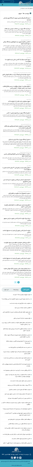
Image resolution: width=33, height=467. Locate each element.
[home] (16, 450)
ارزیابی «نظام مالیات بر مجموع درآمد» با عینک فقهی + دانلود (16, 443)
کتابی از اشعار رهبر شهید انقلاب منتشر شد (21, 438)
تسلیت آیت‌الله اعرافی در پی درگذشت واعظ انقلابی (19, 424)
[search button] (3, 1)
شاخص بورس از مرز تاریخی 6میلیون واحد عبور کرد (19, 398)
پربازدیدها (16, 290)
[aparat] (17, 458)
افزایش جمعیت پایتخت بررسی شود (22, 308)
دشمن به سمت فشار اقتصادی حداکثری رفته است (19, 347)
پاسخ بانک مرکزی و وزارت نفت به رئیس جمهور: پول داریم (17, 394)
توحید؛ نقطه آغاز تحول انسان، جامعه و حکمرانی (19, 389)
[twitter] (20, 458)
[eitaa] (12, 458)
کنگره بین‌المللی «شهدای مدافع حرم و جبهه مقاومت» (17, 243)
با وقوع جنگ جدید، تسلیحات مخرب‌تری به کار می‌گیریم (22, 8)
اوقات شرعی (7, 454)
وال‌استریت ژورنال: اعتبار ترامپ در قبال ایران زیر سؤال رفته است (16, 434)
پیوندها (13, 454)
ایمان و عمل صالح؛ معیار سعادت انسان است (20, 381)
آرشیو (16, 454)
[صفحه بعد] (18, 282)
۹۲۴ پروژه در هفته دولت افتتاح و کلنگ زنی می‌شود (18, 385)
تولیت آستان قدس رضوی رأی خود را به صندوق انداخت (16, 258)
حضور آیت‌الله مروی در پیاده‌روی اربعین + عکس (18, 113)
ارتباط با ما (21, 454)
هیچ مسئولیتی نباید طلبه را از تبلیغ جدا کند (19, 101)
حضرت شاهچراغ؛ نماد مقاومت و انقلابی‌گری (19, 193)
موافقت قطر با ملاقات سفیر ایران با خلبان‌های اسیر (19, 419)
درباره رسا (26, 454)
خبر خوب (6, 290)
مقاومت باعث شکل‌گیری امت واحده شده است (20, 303)
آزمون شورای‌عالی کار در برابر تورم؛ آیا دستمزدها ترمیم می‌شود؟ (16, 409)
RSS (3, 454)
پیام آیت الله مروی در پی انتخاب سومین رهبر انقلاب (17, 29)
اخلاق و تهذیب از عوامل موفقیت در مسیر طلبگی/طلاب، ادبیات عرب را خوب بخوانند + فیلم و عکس (17, 87)
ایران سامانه (14, 465)
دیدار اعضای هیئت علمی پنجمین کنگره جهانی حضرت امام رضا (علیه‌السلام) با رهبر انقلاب (17, 269)
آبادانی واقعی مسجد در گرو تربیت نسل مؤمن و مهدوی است (16, 370)
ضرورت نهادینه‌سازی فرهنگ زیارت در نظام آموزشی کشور (16, 75)
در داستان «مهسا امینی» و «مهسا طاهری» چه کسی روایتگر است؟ (16, 299)
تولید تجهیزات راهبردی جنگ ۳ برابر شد (21, 294)
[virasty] (15, 458)
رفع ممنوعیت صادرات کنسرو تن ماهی (22, 318)
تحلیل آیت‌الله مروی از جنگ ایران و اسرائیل (19, 140)
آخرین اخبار (26, 290)
